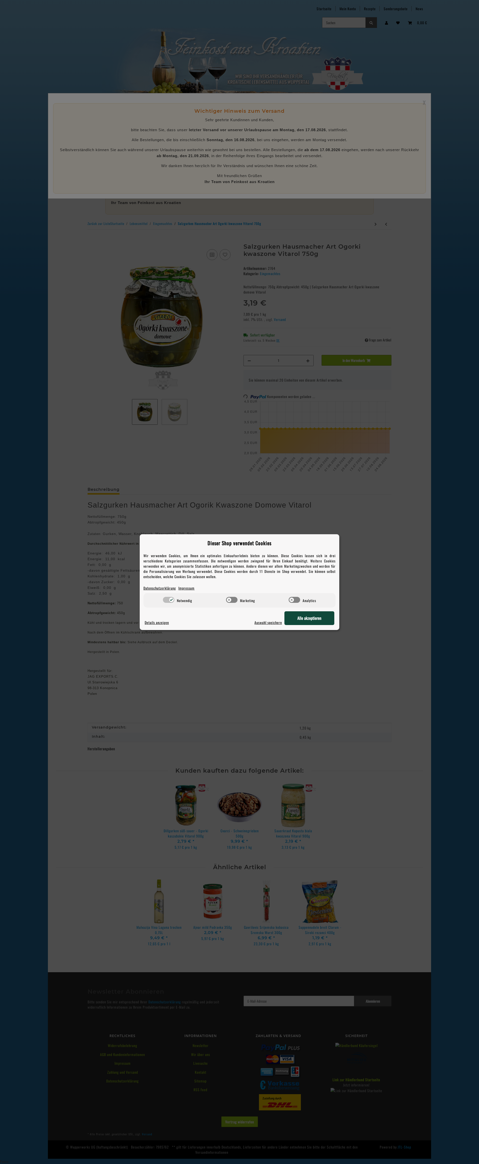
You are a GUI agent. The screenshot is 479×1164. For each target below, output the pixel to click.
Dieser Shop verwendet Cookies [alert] (239, 543)
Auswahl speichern (268, 622)
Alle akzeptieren (309, 618)
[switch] (168, 600)
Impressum (186, 588)
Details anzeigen (157, 622)
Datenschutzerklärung (159, 588)
